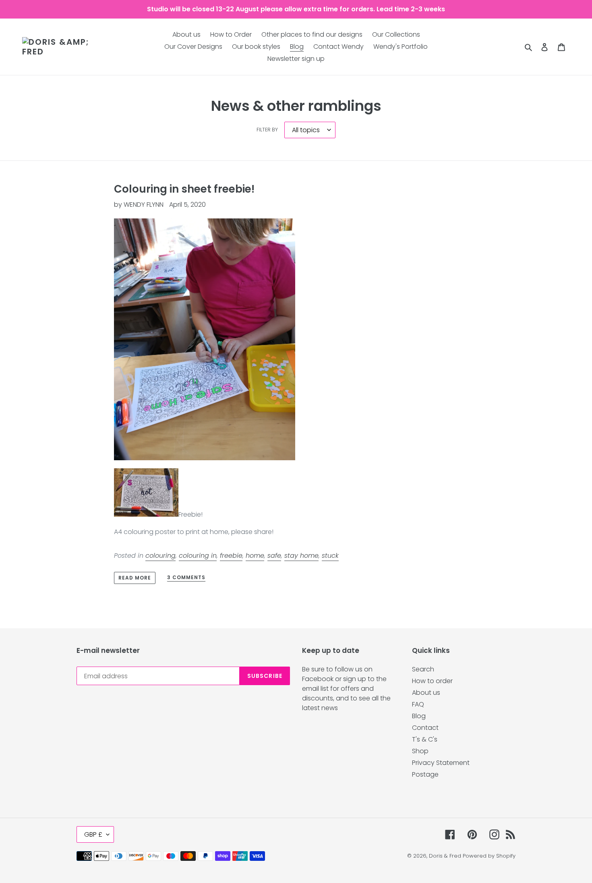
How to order (432, 681)
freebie (231, 555)
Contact (425, 727)
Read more (134, 577)
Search (423, 669)
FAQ (418, 704)
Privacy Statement (441, 762)
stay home (301, 555)
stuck (330, 555)
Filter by (267, 129)
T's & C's (424, 739)
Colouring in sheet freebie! (184, 189)
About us (426, 692)
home (255, 555)
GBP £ (93, 834)
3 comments (186, 578)
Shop (420, 751)
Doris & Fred (445, 856)
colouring (160, 555)
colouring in (198, 555)
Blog (419, 716)
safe (274, 555)
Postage (425, 774)
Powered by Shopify (489, 856)
